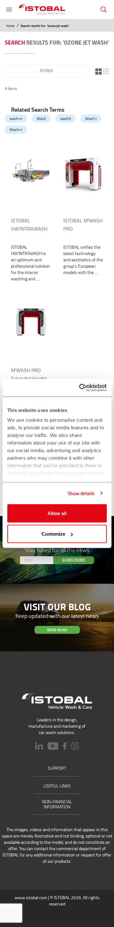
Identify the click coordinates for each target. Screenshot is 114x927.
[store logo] (42, 9)
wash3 (65, 118)
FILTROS (46, 70)
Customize (53, 534)
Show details (81, 493)
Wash (41, 118)
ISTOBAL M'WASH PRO (83, 224)
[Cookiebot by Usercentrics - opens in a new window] (80, 388)
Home (10, 25)
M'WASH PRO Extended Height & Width (29, 378)
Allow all (57, 513)
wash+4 (16, 118)
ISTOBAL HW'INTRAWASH (29, 224)
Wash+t (16, 129)
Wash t (91, 118)
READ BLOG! (57, 629)
